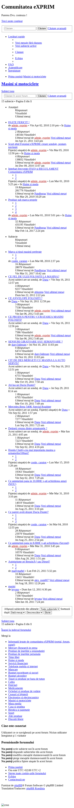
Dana (45, 279)
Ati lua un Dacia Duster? (21, 385)
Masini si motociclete (20, 84)
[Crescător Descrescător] (34, 612)
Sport (11, 712)
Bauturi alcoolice (17, 675)
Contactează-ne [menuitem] (16, 779)
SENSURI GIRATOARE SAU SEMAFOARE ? (35, 341)
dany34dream (19, 344)
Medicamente (15, 688)
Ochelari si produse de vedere (24, 691)
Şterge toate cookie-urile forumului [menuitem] (27, 773)
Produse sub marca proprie (22, 199)
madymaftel (18, 570)
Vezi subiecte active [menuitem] (25, 45)
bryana (15, 589)
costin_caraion (19, 261)
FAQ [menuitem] (11, 64)
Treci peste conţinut (12, 21)
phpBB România (35, 788)
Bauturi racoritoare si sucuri (23, 672)
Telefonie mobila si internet (23, 666)
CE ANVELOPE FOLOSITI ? (25, 298)
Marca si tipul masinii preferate (25, 251)
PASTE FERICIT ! (18, 122)
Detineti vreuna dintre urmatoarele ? (27, 428)
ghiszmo (39, 292)
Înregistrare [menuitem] (14, 70)
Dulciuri (12, 685)
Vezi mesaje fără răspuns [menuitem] (28, 42)
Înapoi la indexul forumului (16, 629)
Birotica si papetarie (19, 709)
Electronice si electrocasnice (23, 697)
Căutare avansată (57, 28)
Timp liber (13, 657)
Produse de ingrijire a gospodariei (26, 650)
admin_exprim (19, 125)
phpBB (18, 785)
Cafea (11, 681)
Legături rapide (16, 36)
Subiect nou (7, 91)
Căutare (42, 28)
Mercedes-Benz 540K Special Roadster (29, 406)
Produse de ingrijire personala (24, 654)
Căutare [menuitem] (19, 52)
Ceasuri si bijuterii (18, 694)
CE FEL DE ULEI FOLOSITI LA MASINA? (33, 276)
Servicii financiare (18, 663)
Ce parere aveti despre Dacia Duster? (28, 512)
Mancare (13, 669)
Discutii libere (15, 719)
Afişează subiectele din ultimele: (22, 608)
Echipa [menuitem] (19, 58)
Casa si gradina (16, 706)
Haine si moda (32, 153)
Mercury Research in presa (22, 647)
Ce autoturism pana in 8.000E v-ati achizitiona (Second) (38, 543)
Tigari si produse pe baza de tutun (26, 678)
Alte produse (15, 716)
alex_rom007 (41, 580)
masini (11, 586)
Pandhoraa (40, 193)
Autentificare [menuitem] (15, 67)
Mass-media (14, 703)
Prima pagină (15, 767)
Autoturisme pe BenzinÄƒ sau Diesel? (29, 561)
